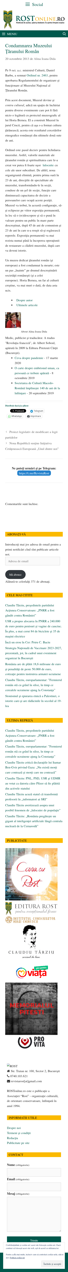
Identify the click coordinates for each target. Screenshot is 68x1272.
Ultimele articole (27, 305)
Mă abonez (15, 574)
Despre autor (24, 300)
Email (18, 1179)
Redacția (12, 1138)
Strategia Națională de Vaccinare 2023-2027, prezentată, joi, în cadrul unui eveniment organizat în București (33, 653)
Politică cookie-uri (17, 1257)
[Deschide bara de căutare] (64, 33)
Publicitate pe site (18, 1143)
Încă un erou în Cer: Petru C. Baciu (27, 642)
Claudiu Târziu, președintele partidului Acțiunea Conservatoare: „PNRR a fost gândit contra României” (29, 610)
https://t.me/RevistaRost (34, 473)
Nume (18, 1164)
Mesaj (18, 1193)
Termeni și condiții (19, 1133)
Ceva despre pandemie (29, 358)
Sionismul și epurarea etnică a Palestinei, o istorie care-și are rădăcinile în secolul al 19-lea (33, 701)
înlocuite (48, 165)
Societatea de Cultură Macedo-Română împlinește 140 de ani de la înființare (37, 388)
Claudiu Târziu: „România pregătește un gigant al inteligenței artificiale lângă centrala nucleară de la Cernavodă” (33, 821)
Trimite (34, 1240)
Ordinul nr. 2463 (37, 75)
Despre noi (14, 1128)
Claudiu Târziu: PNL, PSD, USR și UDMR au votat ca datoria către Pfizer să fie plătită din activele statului (32, 783)
